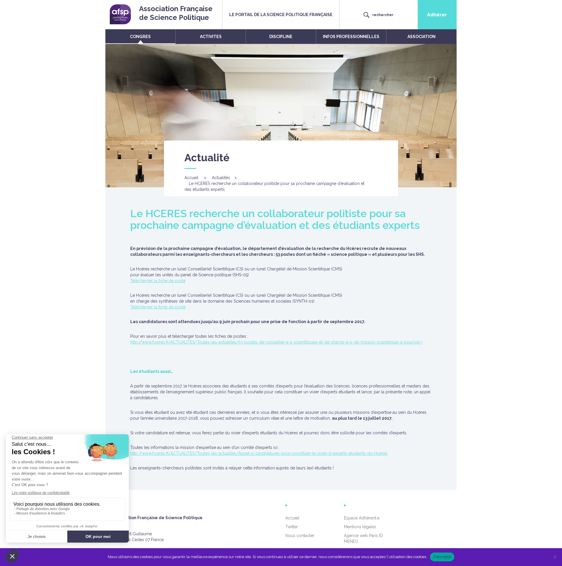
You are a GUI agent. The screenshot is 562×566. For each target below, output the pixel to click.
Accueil (191, 177)
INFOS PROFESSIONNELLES (351, 36)
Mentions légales (360, 526)
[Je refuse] (555, 557)
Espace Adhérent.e (361, 518)
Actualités (221, 177)
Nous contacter (299, 535)
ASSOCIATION (421, 36)
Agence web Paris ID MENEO (363, 538)
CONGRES (140, 36)
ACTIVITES (211, 36)
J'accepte (442, 556)
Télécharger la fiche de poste (158, 280)
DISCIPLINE (280, 36)
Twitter (291, 526)
